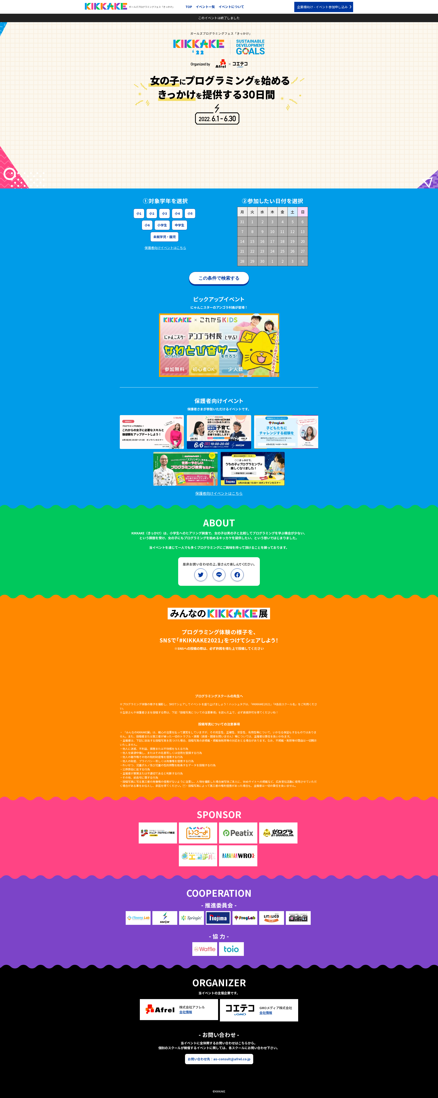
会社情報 (185, 1012)
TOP (188, 6)
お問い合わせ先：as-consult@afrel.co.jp (219, 1059)
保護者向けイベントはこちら (165, 247)
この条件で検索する (219, 278)
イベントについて (231, 6)
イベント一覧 (205, 6)
